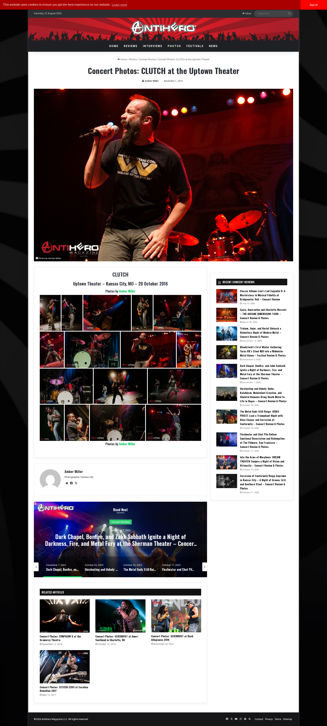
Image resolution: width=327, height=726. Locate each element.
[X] (76, 483)
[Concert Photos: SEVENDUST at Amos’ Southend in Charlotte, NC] (120, 616)
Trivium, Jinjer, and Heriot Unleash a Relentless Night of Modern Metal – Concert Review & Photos (260, 332)
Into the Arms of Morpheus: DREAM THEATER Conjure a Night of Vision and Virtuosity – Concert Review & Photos (262, 461)
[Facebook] (71, 483)
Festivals (195, 46)
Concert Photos (147, 59)
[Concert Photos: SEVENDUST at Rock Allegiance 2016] (176, 615)
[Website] (67, 483)
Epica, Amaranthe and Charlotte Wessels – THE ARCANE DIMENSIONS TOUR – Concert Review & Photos (263, 314)
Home (113, 46)
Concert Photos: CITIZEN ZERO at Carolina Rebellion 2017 (64, 689)
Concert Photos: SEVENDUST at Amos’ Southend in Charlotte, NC (117, 638)
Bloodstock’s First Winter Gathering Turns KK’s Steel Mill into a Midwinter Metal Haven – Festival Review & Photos (263, 351)
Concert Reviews (121, 522)
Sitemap (287, 719)
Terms (278, 719)
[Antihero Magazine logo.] (163, 29)
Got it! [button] (314, 4)
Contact (259, 719)
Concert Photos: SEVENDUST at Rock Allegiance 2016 (172, 638)
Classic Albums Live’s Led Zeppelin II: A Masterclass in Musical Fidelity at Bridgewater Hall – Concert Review (262, 295)
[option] (121, 539)
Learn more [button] (119, 4)
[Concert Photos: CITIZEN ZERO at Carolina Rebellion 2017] (65, 666)
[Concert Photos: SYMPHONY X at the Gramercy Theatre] (65, 616)
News (213, 46)
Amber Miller (152, 81)
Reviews (131, 46)
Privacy (269, 719)
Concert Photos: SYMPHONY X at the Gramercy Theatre (60, 638)
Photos (174, 46)
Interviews (152, 46)
